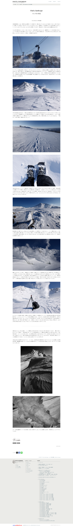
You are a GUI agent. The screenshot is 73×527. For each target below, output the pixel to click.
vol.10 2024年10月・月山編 (44, 511)
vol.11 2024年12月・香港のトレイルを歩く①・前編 (48, 512)
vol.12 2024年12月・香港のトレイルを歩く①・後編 (48, 513)
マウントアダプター (29, 471)
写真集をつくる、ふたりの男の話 (44, 468)
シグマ (27, 466)
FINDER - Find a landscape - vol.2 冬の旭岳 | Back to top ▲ (49, 457)
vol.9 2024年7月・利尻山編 (44, 510)
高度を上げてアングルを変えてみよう (44, 470)
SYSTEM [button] (54, 1)
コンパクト (28, 472)
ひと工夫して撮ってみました (43, 465)
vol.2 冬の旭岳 (42, 481)
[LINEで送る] (21, 453)
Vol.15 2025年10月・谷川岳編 (44, 516)
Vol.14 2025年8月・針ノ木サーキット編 (46, 515)
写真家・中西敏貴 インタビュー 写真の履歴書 (46, 467)
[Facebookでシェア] (19, 453)
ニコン (27, 464)
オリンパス (28, 465)
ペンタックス (28, 469)
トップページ (41, 462)
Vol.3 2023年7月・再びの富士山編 (45, 504)
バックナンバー (18, 467)
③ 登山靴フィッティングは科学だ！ (45, 473)
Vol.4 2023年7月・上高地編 (44, 505)
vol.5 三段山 (42, 484)
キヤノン (27, 462)
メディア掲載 (18, 466)
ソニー (27, 467)
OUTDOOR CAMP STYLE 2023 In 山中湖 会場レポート (47, 477)
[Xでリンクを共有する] (17, 453)
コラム (17, 465)
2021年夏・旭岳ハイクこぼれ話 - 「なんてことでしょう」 (48, 475)
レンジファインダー (29, 470)
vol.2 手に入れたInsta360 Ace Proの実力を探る (47, 520)
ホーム (17, 464)
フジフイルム (28, 463)
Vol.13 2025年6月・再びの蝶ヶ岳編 (45, 514)
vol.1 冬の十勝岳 (42, 480)
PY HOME (50, 1)
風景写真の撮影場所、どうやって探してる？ (46, 464)
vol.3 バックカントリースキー (44, 482)
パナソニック (28, 468)
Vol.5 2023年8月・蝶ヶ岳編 (44, 506)
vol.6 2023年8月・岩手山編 (44, 507)
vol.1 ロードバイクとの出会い (44, 519)
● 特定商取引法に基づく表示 (26, 525)
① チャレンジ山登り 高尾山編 (44, 471)
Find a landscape (41, 479)
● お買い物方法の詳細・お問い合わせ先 (35, 525)
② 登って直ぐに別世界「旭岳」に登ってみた (47, 472)
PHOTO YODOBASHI (19, 2)
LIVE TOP (59, 1)
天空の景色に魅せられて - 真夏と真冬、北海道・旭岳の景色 (48, 474)
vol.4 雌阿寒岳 (42, 483)
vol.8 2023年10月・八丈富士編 (45, 509)
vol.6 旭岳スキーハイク (43, 485)
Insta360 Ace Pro (41, 518)
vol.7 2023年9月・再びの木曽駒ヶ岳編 (46, 508)
